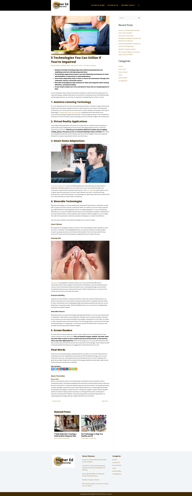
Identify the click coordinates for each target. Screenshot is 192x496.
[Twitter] (55, 369)
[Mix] (70, 369)
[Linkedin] (61, 369)
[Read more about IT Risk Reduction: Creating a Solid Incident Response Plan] (66, 423)
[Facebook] (52, 369)
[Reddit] (58, 369)
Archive (120, 66)
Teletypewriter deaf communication (69, 112)
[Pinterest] (64, 369)
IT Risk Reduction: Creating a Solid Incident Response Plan (65, 435)
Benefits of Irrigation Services (127, 49)
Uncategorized (122, 81)
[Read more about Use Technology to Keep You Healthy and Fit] (93, 423)
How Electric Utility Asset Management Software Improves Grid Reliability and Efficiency (129, 38)
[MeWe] (67, 369)
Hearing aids (55, 283)
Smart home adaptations (58, 186)
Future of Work (122, 72)
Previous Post (56, 401)
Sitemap (109, 494)
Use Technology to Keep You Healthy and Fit (92, 435)
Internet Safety (55, 65)
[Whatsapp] (73, 369)
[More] (76, 369)
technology (89, 190)
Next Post (105, 401)
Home (120, 75)
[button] (139, 5)
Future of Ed (122, 69)
